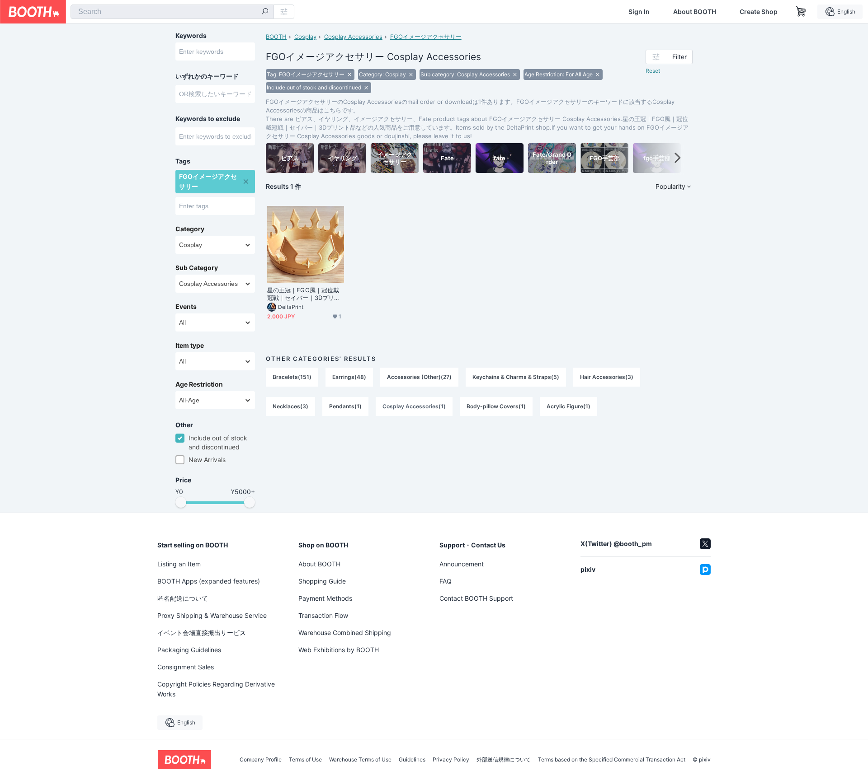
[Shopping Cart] (801, 11)
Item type (189, 345)
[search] (264, 12)
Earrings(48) (349, 377)
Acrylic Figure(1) (568, 406)
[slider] (180, 502)
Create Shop (759, 12)
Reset (653, 70)
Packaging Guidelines (189, 650)
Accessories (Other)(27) (419, 377)
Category (189, 229)
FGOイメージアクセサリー (426, 36)
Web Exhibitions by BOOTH (338, 650)
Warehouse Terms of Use (360, 759)
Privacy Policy (451, 759)
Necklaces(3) (290, 406)
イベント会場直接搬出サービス (201, 632)
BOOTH (276, 36)
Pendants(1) (345, 406)
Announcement (461, 564)
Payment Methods (325, 598)
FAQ (445, 581)
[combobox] (172, 12)
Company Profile (261, 759)
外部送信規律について (503, 759)
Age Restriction (199, 384)
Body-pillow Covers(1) (496, 406)
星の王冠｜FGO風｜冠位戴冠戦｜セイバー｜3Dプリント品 (303, 294)
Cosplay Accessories (353, 36)
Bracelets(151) (292, 377)
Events (186, 307)
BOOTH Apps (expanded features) (208, 581)
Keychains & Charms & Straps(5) (515, 377)
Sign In (639, 12)
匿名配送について (182, 598)
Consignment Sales (185, 667)
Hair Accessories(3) (606, 377)
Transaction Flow (323, 615)
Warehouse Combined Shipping (344, 632)
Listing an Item (179, 564)
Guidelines (412, 759)
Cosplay (305, 36)
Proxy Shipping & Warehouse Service (212, 615)
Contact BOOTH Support (476, 598)
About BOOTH (694, 12)
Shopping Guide (322, 581)
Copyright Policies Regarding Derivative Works (216, 689)
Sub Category (196, 268)
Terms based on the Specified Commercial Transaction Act (611, 759)
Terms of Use (305, 759)
